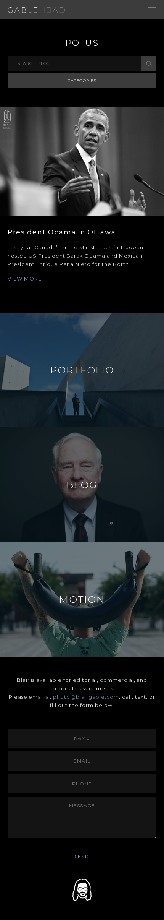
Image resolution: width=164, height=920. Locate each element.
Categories (82, 80)
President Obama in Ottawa (62, 232)
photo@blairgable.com (86, 697)
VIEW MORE (25, 279)
